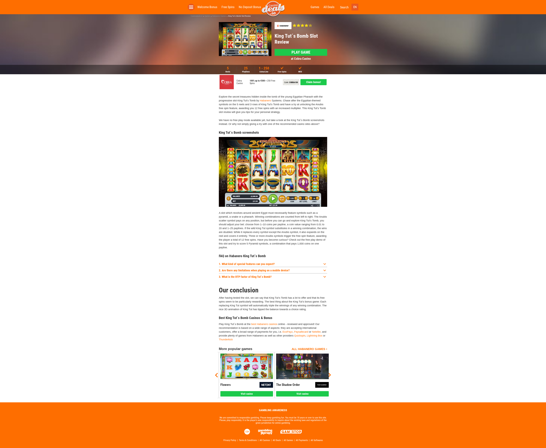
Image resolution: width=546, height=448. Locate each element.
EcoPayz (288, 331)
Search (344, 7)
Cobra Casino (239, 82)
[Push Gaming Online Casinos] (322, 385)
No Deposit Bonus (250, 7)
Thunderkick (226, 339)
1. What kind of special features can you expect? (247, 264)
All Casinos (265, 440)
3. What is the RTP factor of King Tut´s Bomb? (245, 276)
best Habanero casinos (264, 324)
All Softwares (317, 440)
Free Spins (228, 7)
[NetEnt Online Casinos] (266, 385)
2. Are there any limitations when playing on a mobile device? (254, 270)
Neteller (316, 331)
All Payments (302, 440)
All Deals (328, 7)
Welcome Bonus (207, 7)
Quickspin (299, 335)
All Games (288, 440)
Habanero (265, 100)
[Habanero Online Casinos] (283, 25)
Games (315, 7)
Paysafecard (301, 331)
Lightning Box (314, 335)
